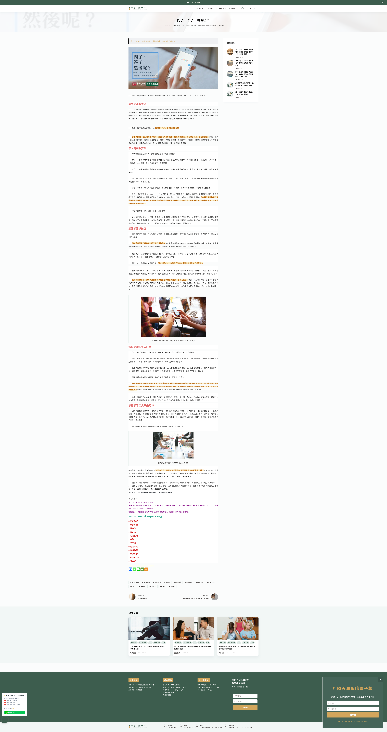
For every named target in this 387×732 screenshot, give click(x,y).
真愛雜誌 (152, 587)
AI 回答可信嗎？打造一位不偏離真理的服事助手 (244, 84)
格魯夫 (133, 587)
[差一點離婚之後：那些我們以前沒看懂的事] (230, 94)
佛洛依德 (146, 582)
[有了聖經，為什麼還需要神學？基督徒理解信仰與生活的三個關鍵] (230, 51)
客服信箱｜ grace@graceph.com (175, 687)
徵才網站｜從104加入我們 (207, 685)
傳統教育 (157, 582)
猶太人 (142, 587)
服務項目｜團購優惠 (135, 690)
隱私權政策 (167, 695)
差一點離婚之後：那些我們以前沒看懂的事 (244, 93)
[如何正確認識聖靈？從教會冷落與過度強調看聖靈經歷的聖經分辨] (230, 74)
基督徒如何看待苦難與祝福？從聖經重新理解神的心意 (244, 63)
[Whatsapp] (134, 569)
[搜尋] (258, 8)
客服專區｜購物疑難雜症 (171, 685)
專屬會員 (222, 8)
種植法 (163, 587)
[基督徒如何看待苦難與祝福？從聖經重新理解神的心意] (230, 63)
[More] (146, 569)
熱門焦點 (199, 8)
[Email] (142, 569)
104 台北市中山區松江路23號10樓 (211, 727)
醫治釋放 (221, 25)
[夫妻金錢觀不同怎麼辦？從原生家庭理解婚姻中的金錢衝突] (193, 618)
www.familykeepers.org (145, 516)
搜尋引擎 (200, 582)
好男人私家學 (186, 25)
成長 (150, 643)
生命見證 (157, 643)
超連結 (172, 587)
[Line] (138, 569)
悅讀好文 (211, 8)
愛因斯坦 (188, 582)
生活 (163, 643)
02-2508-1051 (172, 727)
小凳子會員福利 (168, 692)
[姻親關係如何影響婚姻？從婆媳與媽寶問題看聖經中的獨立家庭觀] (238, 618)
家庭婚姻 (193, 25)
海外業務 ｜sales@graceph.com (175, 690)
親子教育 (215, 25)
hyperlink (134, 582)
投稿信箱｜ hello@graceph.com (210, 690)
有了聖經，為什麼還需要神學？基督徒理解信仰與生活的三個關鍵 (244, 51)
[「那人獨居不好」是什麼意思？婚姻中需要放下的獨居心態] (149, 618)
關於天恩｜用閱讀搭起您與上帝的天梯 (141, 685)
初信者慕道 (143, 643)
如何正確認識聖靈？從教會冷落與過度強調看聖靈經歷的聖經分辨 (244, 74)
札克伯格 (211, 582)
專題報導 (178, 582)
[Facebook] (130, 569)
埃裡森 (167, 582)
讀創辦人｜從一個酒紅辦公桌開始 (140, 687)
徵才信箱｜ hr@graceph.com (208, 687)
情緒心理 (200, 25)
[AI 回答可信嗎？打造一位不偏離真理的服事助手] (230, 85)
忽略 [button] (382, 2)
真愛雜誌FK (207, 25)
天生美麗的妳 (176, 25)
